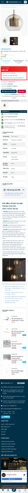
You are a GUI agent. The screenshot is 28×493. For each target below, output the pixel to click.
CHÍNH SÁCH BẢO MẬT (7, 451)
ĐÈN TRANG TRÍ (5, 426)
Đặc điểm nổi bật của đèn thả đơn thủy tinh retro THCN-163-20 (14, 194)
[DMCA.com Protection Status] (5, 417)
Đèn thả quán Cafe (19, 5)
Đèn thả (13, 5)
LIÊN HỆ (3, 434)
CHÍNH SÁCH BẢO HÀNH (7, 446)
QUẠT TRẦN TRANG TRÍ (7, 424)
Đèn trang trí (8, 5)
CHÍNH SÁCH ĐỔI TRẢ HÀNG (8, 449)
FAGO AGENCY (22, 487)
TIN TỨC (3, 431)
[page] (18, 383)
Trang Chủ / (3, 5)
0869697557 (15, 126)
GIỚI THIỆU (4, 429)
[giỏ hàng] (3, 490)
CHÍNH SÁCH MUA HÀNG (7, 441)
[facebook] (14, 470)
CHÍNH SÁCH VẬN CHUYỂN (8, 444)
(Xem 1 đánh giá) (10, 54)
